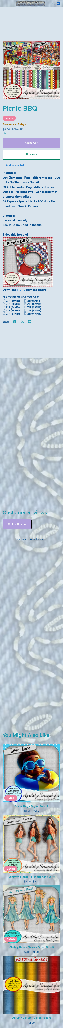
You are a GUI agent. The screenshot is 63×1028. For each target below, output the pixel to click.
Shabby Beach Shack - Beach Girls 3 (31, 947)
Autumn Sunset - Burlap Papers (31, 1018)
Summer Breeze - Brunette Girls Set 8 (31, 876)
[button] (6, 73)
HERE (21, 289)
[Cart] (59, 3)
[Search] (53, 3)
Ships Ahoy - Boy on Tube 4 (31, 806)
